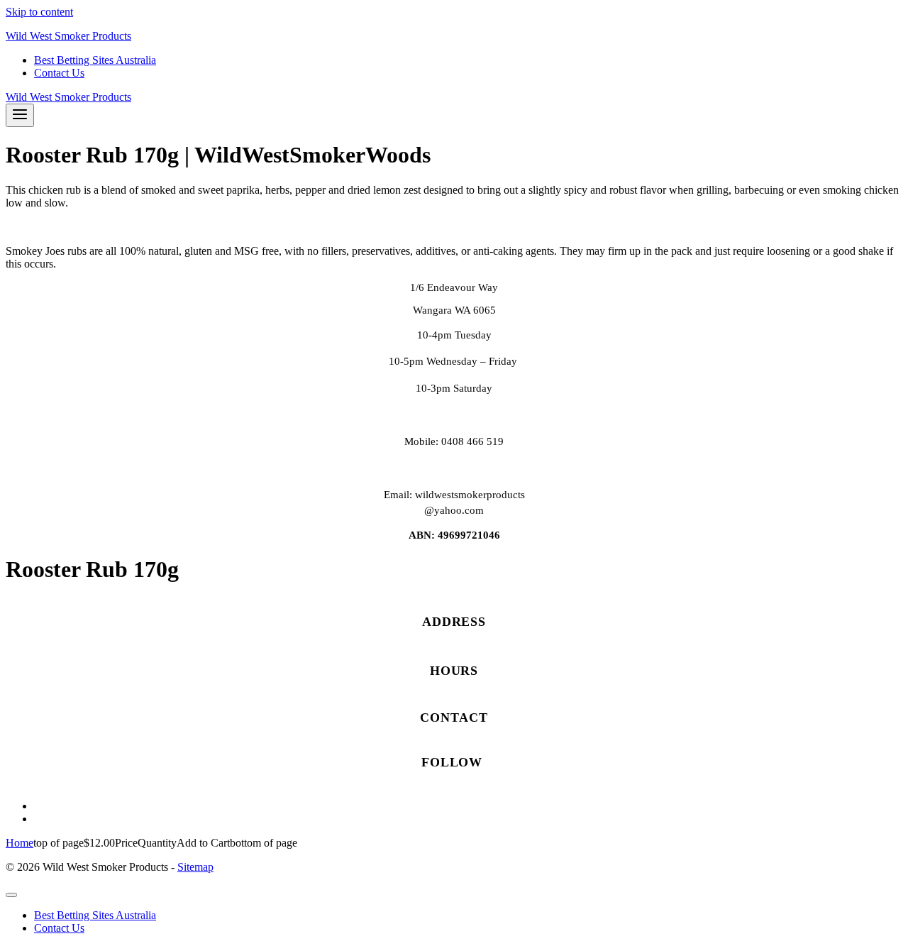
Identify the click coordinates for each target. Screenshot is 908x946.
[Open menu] (20, 115)
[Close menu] (11, 895)
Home (19, 843)
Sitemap (195, 867)
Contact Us (59, 73)
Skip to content (39, 12)
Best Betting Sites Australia (95, 60)
